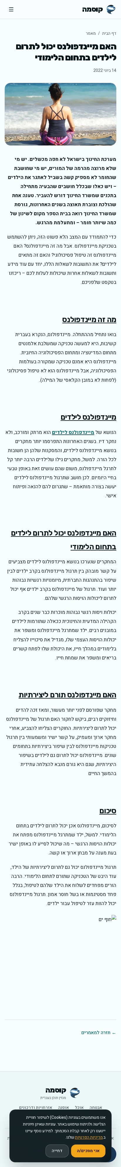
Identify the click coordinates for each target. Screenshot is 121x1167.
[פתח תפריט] (11, 9)
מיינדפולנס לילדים (73, 432)
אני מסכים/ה (88, 1151)
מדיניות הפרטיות (89, 1137)
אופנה (63, 1108)
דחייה (57, 1151)
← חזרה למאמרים (98, 1032)
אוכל (79, 1108)
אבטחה (96, 1108)
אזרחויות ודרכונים (35, 1108)
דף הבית (109, 33)
